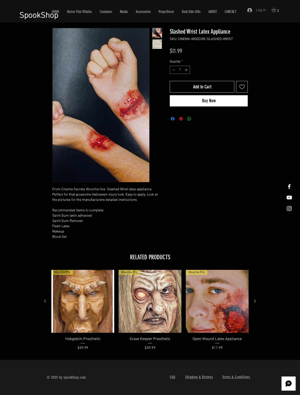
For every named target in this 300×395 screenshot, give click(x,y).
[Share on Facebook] (172, 118)
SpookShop (38, 13)
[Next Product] (255, 301)
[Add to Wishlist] (242, 87)
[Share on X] (197, 118)
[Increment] (186, 70)
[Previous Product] (45, 301)
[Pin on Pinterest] (181, 118)
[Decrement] (173, 70)
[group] (150, 313)
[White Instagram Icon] (289, 208)
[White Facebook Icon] (289, 186)
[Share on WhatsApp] (189, 118)
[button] (276, 9)
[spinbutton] (180, 70)
